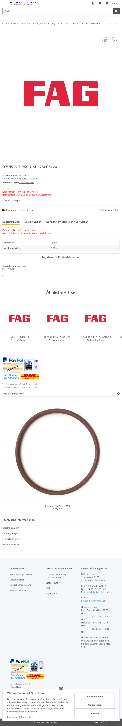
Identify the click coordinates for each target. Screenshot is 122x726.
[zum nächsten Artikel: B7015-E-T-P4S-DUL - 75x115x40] (117, 23)
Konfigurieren (95, 705)
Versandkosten (17, 579)
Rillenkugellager (10, 533)
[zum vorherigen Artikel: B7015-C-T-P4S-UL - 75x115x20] (110, 23)
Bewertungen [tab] (33, 221)
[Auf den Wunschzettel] (113, 40)
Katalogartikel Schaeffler (25, 178)
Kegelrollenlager (10, 527)
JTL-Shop (106, 722)
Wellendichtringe (10, 544)
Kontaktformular (18, 590)
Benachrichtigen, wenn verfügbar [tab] (67, 221)
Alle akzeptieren (94, 696)
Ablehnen (95, 713)
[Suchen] (116, 11)
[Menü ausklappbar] (3, 2)
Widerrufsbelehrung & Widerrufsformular (57, 576)
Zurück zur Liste (11, 23)
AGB (48, 588)
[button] (92, 3)
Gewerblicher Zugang (20, 584)
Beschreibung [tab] (11, 221)
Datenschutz (27, 717)
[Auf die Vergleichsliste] (105, 40)
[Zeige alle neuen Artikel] (118, 393)
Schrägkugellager (11, 538)
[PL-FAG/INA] (54, 242)
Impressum (12, 717)
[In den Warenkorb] (4, 33)
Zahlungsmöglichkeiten (21, 574)
